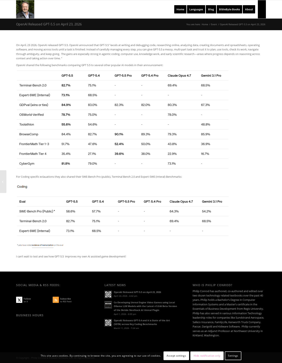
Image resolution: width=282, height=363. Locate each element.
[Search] (262, 9)
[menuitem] (180, 9)
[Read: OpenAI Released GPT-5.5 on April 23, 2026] (108, 294)
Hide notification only (207, 355)
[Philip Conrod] (25, 9)
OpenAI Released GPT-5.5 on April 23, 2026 (49, 24)
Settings (233, 355)
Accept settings (176, 355)
